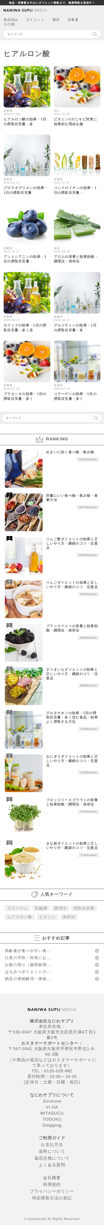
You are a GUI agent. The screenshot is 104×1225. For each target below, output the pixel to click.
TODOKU (52, 1119)
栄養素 (73, 19)
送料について (52, 1151)
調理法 (60, 908)
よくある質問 (52, 1165)
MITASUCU (52, 1113)
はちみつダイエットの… (28, 972)
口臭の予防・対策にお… (28, 958)
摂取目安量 (84, 908)
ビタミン (47, 917)
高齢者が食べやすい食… (28, 951)
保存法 (69, 917)
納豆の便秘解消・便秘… (28, 979)
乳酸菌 (41, 908)
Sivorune (52, 1101)
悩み (15, 19)
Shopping (51, 1125)
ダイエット (35, 19)
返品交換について (52, 1158)
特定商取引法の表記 (52, 1198)
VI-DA (52, 1107)
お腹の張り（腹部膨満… (28, 965)
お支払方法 (52, 1144)
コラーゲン (17, 908)
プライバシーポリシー (52, 1191)
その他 (9, 24)
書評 (56, 19)
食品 (7, 19)
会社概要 (52, 1177)
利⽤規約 (52, 1184)
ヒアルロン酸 (19, 917)
